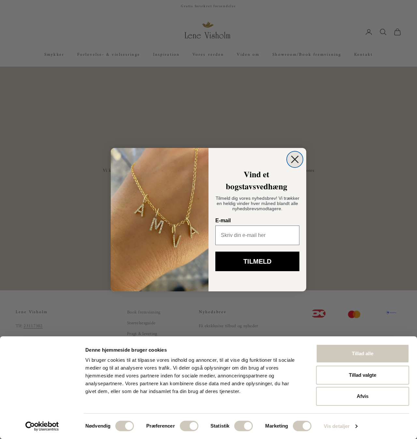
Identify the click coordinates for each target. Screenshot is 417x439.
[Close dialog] (295, 159)
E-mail (223, 220)
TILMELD (257, 261)
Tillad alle (362, 353)
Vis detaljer (337, 426)
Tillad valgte (362, 375)
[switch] (189, 426)
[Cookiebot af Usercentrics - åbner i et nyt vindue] (42, 426)
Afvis (362, 396)
